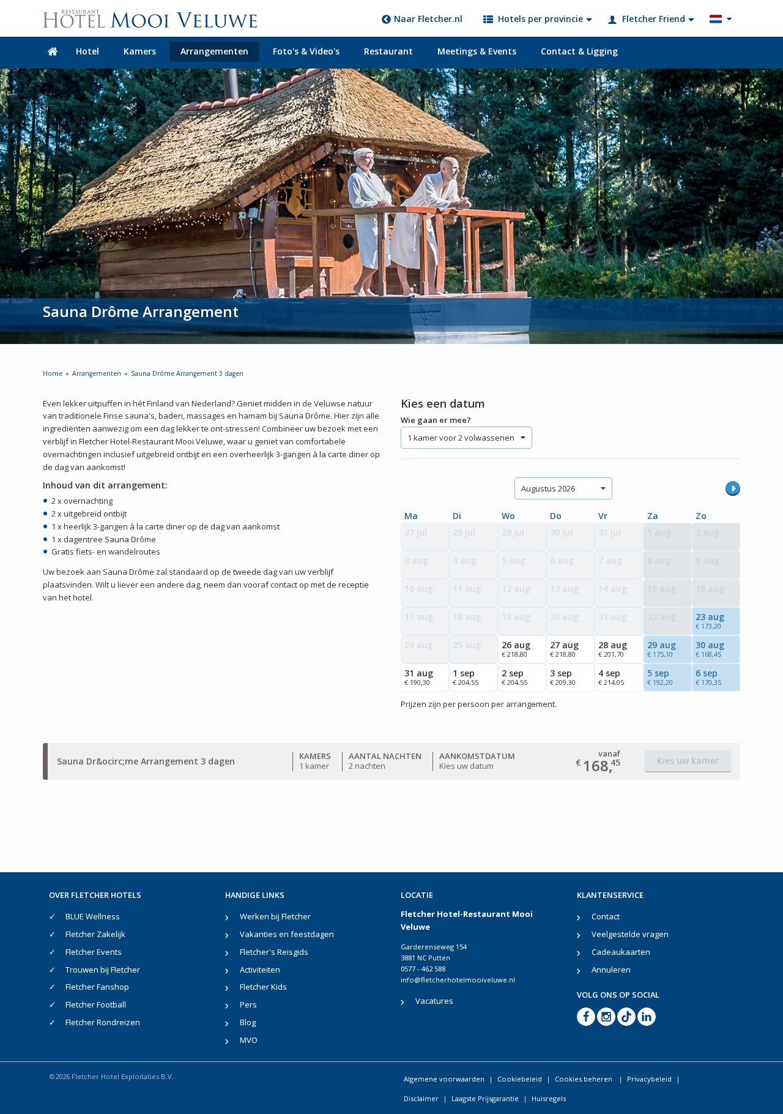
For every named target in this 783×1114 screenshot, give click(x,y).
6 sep (708, 677)
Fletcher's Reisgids (274, 951)
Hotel (87, 51)
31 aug (418, 677)
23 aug (710, 620)
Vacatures (434, 1000)
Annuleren (611, 969)
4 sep (611, 677)
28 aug (612, 649)
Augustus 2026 (548, 488)
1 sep (465, 677)
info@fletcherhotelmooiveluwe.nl (458, 979)
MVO (249, 1039)
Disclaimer (421, 1098)
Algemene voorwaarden (444, 1078)
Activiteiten (260, 969)
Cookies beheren (584, 1078)
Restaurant (388, 51)
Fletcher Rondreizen (102, 1022)
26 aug (516, 649)
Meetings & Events (476, 51)
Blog (248, 1022)
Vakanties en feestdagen (287, 934)
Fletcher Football (95, 1004)
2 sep (514, 677)
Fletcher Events (93, 951)
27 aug (564, 649)
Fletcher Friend (654, 18)
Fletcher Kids (263, 986)
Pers (248, 1004)
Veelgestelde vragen (630, 934)
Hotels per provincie (540, 18)
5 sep (660, 677)
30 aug (710, 649)
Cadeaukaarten (621, 951)
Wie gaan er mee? (436, 419)
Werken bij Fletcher (275, 916)
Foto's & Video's (306, 51)
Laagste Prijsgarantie (485, 1098)
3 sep (563, 677)
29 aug (661, 649)
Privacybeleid (649, 1078)
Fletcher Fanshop (97, 986)
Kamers (140, 51)
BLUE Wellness (92, 916)
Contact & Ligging (579, 51)
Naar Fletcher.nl (428, 18)
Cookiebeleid (519, 1078)
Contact (606, 916)
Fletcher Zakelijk (95, 934)
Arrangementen (214, 51)
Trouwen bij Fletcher (102, 969)
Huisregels (549, 1098)
